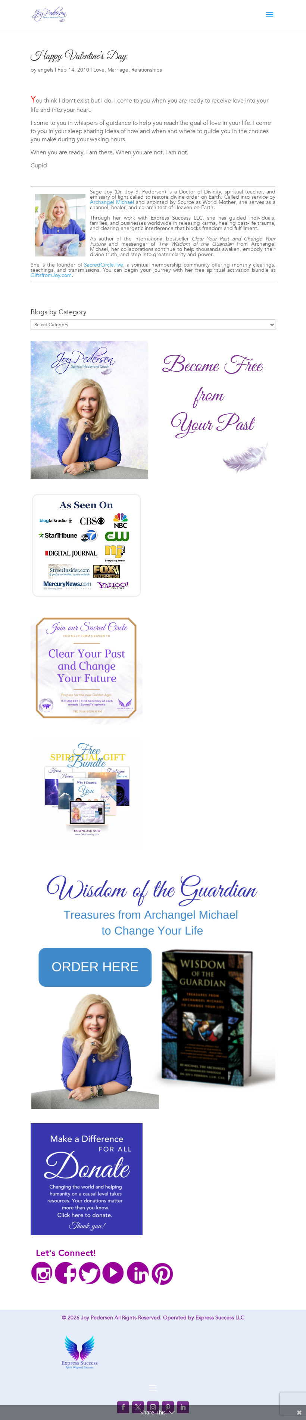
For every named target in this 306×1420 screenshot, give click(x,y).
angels (45, 69)
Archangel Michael (112, 202)
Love (98, 69)
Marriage (117, 69)
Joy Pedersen (97, 1317)
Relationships (146, 69)
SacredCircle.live (103, 264)
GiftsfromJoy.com (51, 275)
